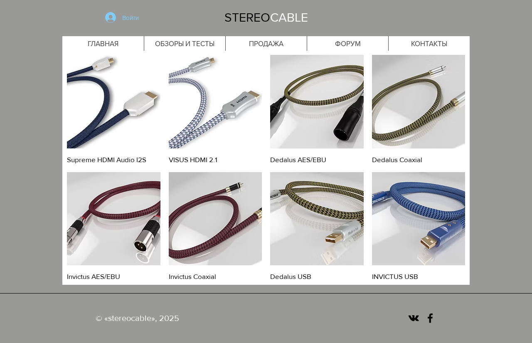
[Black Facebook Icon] (430, 318)
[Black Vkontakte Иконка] (413, 318)
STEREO (247, 17)
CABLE (289, 17)
